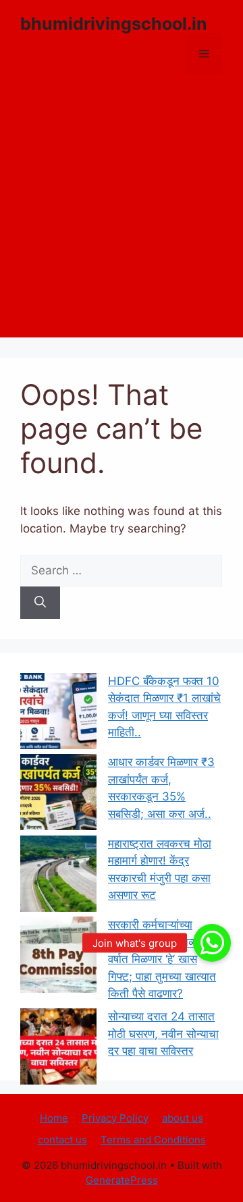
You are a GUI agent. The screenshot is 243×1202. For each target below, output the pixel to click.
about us (182, 1118)
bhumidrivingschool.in (113, 23)
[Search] (40, 602)
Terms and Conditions (153, 1139)
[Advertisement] (121, 215)
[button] (212, 943)
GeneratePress (122, 1180)
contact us (62, 1139)
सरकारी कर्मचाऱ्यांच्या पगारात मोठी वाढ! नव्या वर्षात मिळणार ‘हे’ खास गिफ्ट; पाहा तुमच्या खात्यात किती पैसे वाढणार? (162, 959)
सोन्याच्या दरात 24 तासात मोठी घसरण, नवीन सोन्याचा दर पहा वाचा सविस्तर (163, 1034)
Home (54, 1118)
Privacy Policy (115, 1118)
